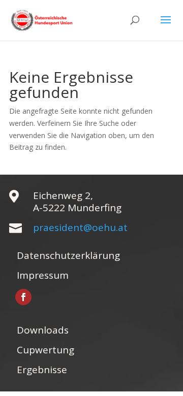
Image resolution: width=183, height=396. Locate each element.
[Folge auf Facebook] (23, 297)
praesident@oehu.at (80, 227)
